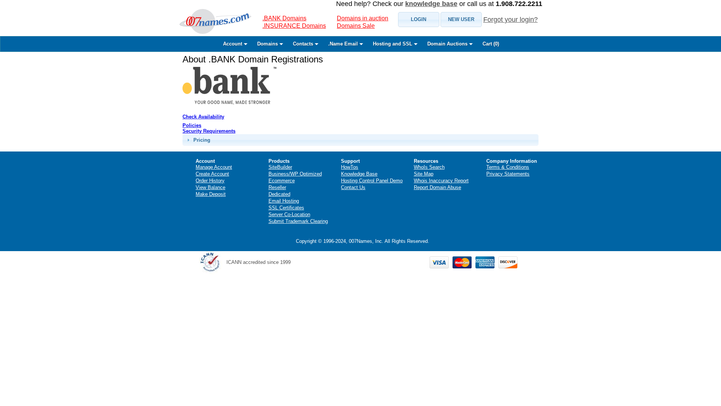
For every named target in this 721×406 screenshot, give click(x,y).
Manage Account (214, 167)
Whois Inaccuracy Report (441, 180)
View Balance (210, 187)
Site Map (423, 174)
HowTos (349, 167)
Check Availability (203, 117)
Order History (210, 180)
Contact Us (353, 187)
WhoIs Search (429, 167)
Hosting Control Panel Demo (372, 180)
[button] (418, 19)
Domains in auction (362, 18)
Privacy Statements (507, 174)
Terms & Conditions (507, 167)
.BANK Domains (284, 18)
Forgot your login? (510, 19)
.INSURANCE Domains (294, 26)
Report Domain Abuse (437, 187)
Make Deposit (211, 194)
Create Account (212, 174)
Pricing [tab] (201, 140)
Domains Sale (356, 26)
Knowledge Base (359, 174)
